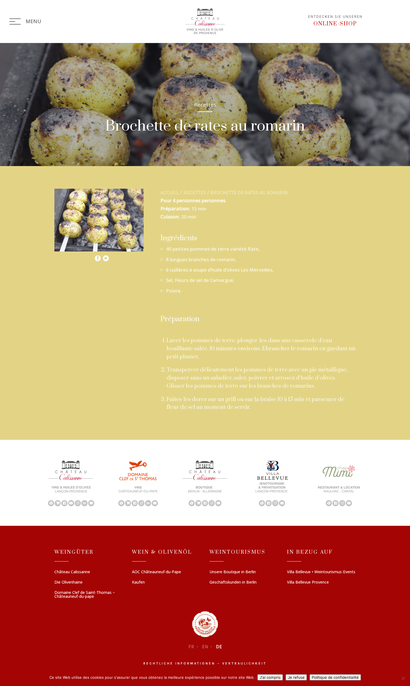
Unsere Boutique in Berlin (232, 572)
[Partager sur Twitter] (105, 257)
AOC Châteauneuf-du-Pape (156, 572)
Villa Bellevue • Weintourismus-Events (321, 572)
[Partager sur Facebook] (97, 257)
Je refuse (296, 677)
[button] (71, 483)
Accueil (169, 192)
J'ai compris (270, 677)
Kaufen (138, 582)
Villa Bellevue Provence (308, 582)
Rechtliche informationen (179, 663)
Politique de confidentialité (335, 677)
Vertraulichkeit (244, 663)
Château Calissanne (72, 572)
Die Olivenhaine (68, 582)
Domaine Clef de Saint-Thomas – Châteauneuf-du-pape (84, 595)
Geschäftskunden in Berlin (233, 582)
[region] (205, 483)
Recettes (195, 192)
